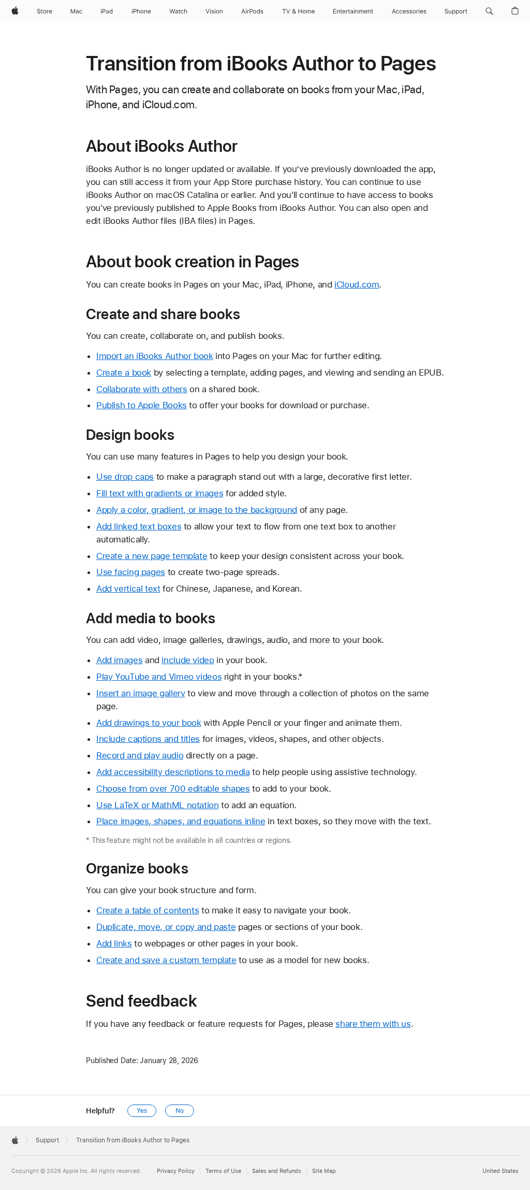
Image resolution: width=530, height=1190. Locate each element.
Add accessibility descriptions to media (172, 772)
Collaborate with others (141, 389)
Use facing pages (130, 572)
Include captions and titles (148, 739)
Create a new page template (151, 556)
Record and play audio (139, 755)
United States (500, 1171)
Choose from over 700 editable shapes (173, 788)
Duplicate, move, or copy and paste (165, 927)
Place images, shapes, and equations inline (180, 821)
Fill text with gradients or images (159, 493)
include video (187, 660)
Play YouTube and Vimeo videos (159, 676)
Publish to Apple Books (141, 405)
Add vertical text (128, 588)
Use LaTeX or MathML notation (157, 805)
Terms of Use (223, 1171)
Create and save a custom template (166, 960)
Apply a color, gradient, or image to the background (196, 510)
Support (47, 1140)
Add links (114, 943)
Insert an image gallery (140, 693)
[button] (489, 11)
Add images (119, 660)
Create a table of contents (147, 910)
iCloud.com (356, 284)
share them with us (372, 1024)
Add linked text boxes (138, 526)
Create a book (123, 372)
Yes (142, 1110)
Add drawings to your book (148, 723)
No (179, 1110)
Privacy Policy (176, 1171)
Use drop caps (125, 476)
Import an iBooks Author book (154, 356)
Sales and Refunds (276, 1171)
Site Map (324, 1171)
